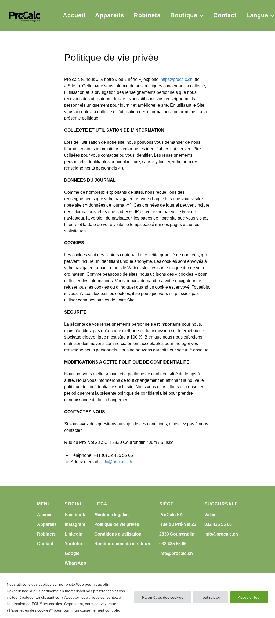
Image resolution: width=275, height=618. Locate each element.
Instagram (75, 524)
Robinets (46, 534)
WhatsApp (75, 563)
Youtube (73, 543)
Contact (45, 543)
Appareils (47, 524)
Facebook (75, 514)
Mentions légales (111, 514)
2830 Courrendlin (176, 534)
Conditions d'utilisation (118, 534)
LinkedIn (73, 534)
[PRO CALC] (24, 15)
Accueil (44, 514)
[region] (137, 595)
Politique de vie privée (116, 524)
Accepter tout (249, 597)
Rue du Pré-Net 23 (177, 524)
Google (72, 553)
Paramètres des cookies (162, 597)
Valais (210, 514)
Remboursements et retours (122, 543)
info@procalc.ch (116, 461)
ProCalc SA (171, 514)
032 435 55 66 (173, 543)
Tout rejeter (210, 597)
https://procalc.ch (177, 79)
